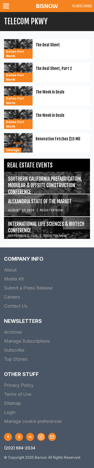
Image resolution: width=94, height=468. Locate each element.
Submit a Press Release (28, 288)
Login (10, 412)
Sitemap (12, 403)
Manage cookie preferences (33, 421)
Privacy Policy (19, 385)
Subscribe (82, 6)
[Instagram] (41, 437)
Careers (12, 297)
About (10, 269)
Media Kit (14, 279)
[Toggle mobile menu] (7, 6)
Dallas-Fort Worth (15, 54)
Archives (13, 332)
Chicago (12, 150)
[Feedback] (52, 437)
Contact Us (15, 306)
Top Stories (16, 359)
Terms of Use (17, 394)
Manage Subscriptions (27, 341)
